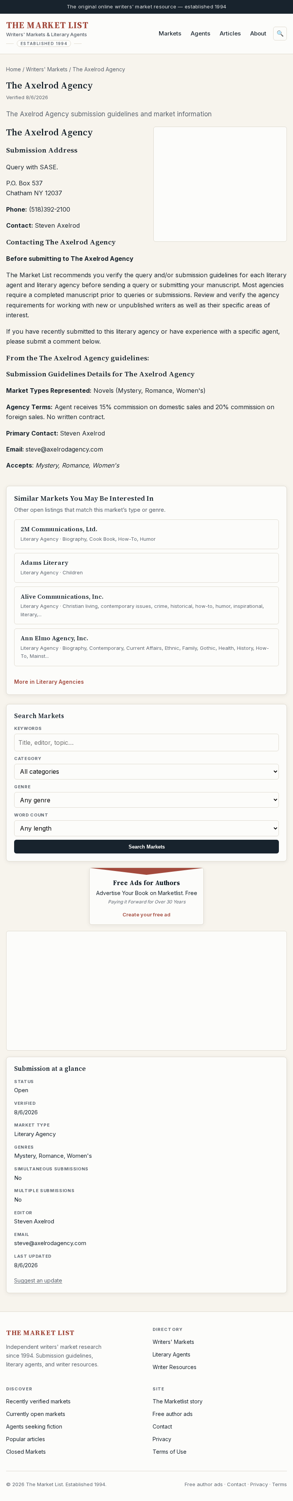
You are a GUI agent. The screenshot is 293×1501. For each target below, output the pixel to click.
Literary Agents (171, 1354)
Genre (22, 786)
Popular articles (25, 1439)
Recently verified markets (38, 1401)
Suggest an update (38, 1280)
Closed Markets (26, 1451)
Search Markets (147, 847)
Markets (170, 33)
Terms (279, 1484)
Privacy (162, 1439)
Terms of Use (170, 1451)
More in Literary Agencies (49, 681)
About (258, 33)
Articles (230, 33)
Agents (200, 33)
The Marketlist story (178, 1401)
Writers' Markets (47, 69)
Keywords (28, 728)
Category (27, 758)
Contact (162, 1426)
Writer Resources (174, 1367)
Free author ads (173, 1414)
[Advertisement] (220, 184)
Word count (31, 815)
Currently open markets (35, 1414)
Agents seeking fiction (34, 1426)
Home (13, 69)
